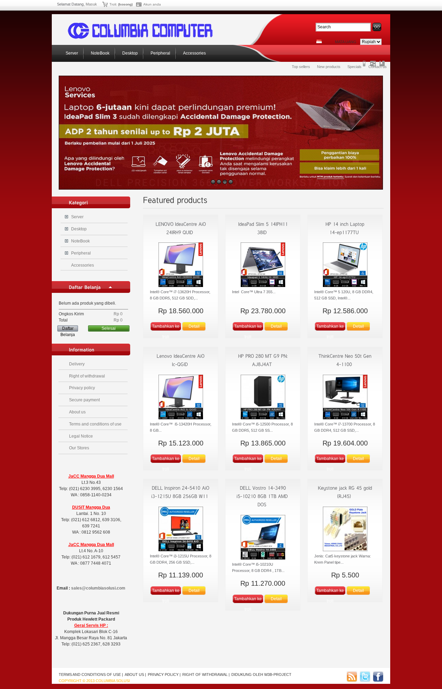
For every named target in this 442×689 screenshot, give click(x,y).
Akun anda (152, 4)
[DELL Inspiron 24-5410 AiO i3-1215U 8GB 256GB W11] (180, 530)
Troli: (113, 4)
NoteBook (99, 53)
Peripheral (160, 53)
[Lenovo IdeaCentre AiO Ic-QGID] (180, 398)
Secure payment (84, 400)
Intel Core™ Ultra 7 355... (254, 292)
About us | (135, 674)
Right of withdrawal (87, 376)
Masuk (91, 4)
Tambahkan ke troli (166, 328)
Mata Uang (345, 42)
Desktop (129, 53)
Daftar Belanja (67, 329)
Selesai (109, 328)
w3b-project (277, 674)
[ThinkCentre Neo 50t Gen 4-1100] (345, 398)
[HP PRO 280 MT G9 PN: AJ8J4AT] (263, 398)
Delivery (77, 364)
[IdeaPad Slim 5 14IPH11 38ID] (263, 265)
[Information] (82, 349)
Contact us (377, 67)
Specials (354, 67)
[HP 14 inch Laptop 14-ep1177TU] (345, 265)
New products (328, 67)
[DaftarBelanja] (85, 287)
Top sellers (301, 67)
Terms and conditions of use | (91, 674)
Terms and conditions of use (95, 424)
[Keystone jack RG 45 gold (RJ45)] (345, 530)
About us (77, 412)
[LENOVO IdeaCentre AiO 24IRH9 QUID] (180, 265)
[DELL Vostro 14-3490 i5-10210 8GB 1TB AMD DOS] (263, 538)
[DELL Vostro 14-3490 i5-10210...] (263, 496)
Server (71, 53)
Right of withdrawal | (206, 674)
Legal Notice (81, 436)
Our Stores (79, 448)
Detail (194, 326)
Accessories (194, 53)
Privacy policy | (164, 674)
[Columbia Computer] (140, 38)
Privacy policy (82, 387)
